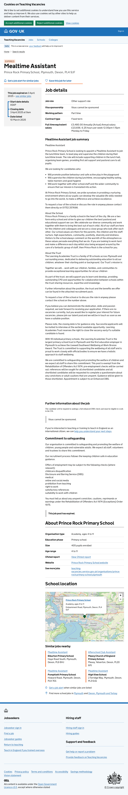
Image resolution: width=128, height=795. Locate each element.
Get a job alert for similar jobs (23, 80)
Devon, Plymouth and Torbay (102, 693)
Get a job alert (56, 687)
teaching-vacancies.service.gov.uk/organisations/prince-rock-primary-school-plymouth (95, 571)
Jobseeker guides (13, 739)
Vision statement (12, 775)
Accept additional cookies (19, 23)
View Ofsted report (81, 556)
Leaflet (92, 641)
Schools (41, 39)
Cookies (8, 771)
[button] (84, 617)
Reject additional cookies (49, 23)
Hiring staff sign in (75, 727)
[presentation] (84, 617)
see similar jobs (23, 96)
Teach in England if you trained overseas (24, 750)
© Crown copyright (114, 787)
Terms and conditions (42, 771)
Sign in (121, 31)
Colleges (53, 39)
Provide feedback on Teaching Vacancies (86, 757)
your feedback (35, 46)
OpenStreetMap (109, 641)
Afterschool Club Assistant (102, 652)
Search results (18, 51)
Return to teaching (13, 744)
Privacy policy (22, 771)
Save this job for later (60, 80)
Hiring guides (72, 733)
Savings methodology (81, 771)
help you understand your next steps (93, 431)
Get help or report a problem (80, 751)
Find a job (9, 733)
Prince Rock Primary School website (89, 562)
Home (6, 51)
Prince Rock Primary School (78, 600)
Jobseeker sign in (13, 727)
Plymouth (79, 693)
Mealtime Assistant (58, 652)
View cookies (72, 23)
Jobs (30, 39)
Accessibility (61, 771)
